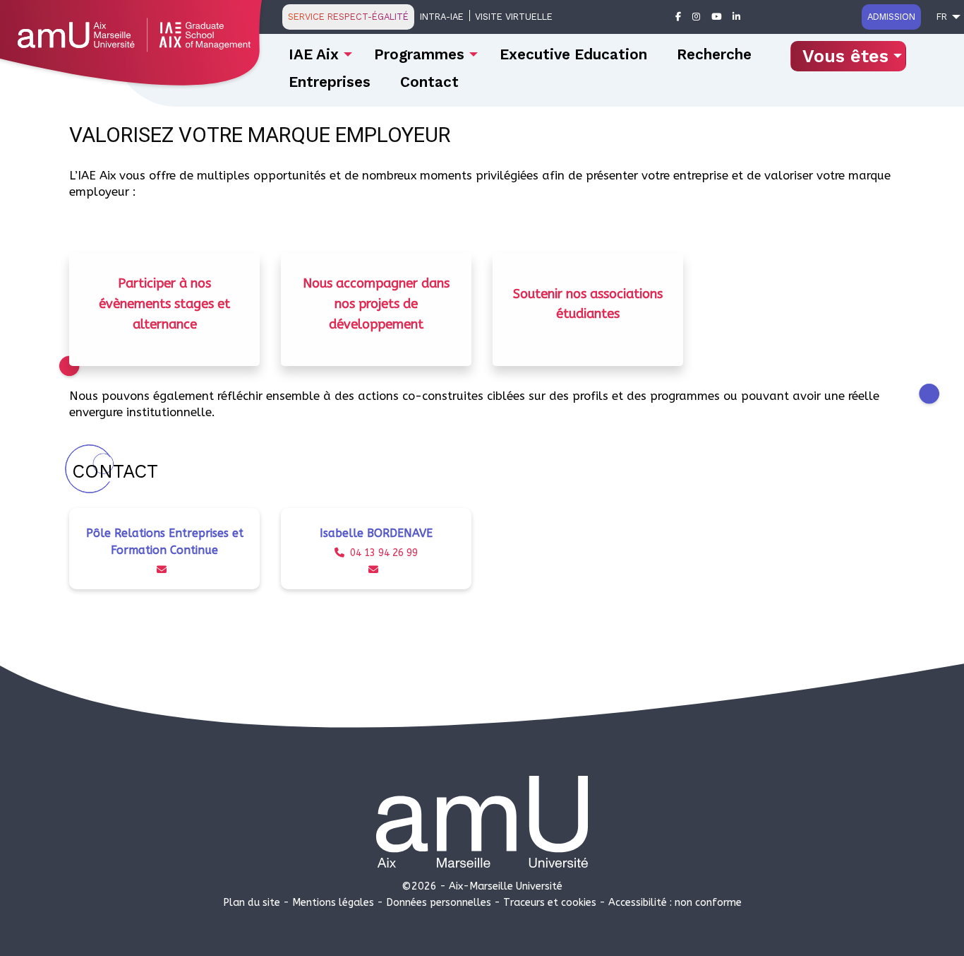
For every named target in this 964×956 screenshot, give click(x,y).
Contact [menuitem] (429, 81)
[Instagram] (696, 17)
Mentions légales (333, 903)
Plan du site (251, 903)
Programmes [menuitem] (419, 54)
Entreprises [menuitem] (329, 81)
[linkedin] (736, 17)
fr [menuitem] (941, 16)
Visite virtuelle (514, 16)
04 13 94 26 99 (384, 553)
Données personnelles (438, 903)
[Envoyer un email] (164, 569)
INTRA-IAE (442, 16)
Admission (891, 16)
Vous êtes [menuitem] (845, 56)
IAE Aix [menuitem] (314, 54)
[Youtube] (716, 17)
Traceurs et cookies (549, 903)
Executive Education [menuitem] (573, 54)
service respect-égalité (348, 16)
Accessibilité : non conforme (675, 903)
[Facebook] (678, 17)
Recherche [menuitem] (714, 54)
